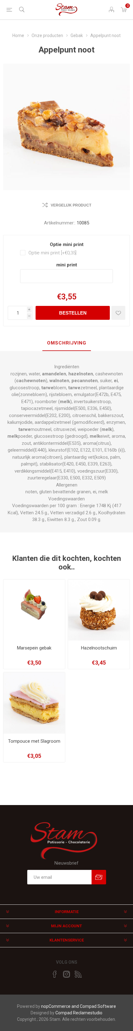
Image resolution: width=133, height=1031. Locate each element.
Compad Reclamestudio (78, 1012)
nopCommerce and (60, 1006)
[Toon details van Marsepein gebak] (34, 610)
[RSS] (78, 974)
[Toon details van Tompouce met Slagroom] (34, 703)
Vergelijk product (71, 205)
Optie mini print (67, 244)
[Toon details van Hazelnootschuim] (99, 610)
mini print (66, 265)
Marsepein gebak (34, 648)
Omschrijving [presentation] (66, 343)
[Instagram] (66, 974)
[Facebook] (55, 974)
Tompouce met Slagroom (34, 741)
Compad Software (98, 1006)
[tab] (66, 343)
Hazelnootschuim (99, 648)
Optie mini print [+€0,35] (52, 253)
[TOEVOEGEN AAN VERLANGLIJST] (118, 313)
